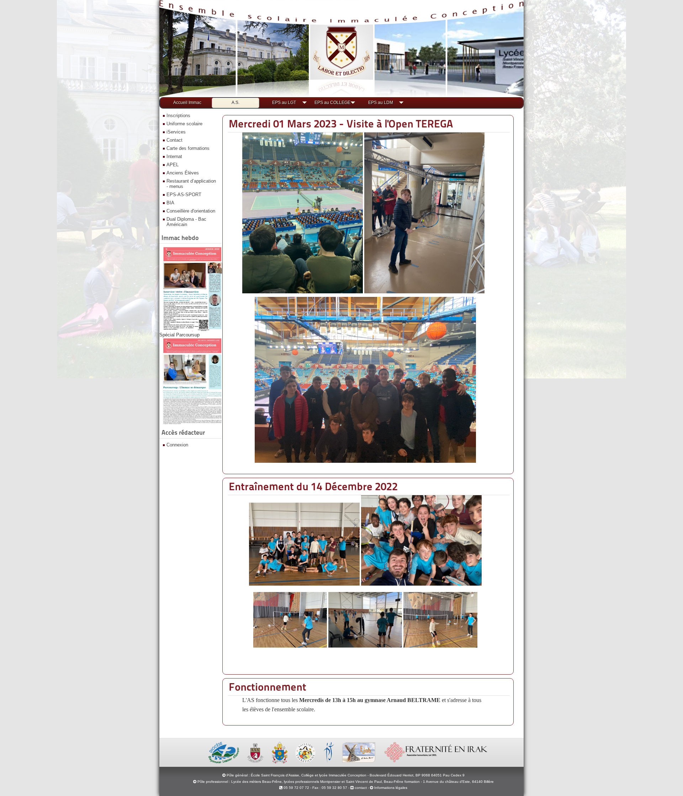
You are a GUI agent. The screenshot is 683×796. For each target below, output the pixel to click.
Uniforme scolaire (184, 123)
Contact (174, 140)
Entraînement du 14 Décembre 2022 (313, 486)
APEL (172, 164)
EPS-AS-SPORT (183, 194)
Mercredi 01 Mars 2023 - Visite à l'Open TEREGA (341, 123)
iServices (176, 132)
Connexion (177, 444)
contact (360, 788)
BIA (170, 202)
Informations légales (390, 788)
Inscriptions (178, 115)
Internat (174, 156)
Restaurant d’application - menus (191, 183)
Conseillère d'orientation (190, 211)
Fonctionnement (267, 686)
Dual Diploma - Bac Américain (186, 221)
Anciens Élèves (182, 173)
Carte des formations (188, 148)
